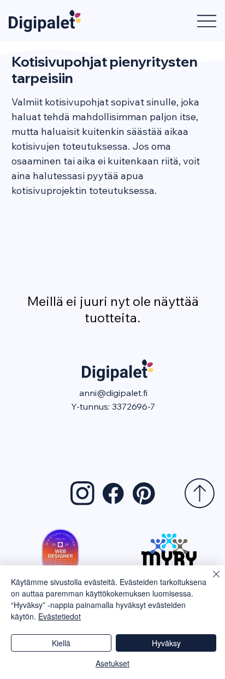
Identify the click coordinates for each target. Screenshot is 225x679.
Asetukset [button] (112, 663)
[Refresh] (199, 493)
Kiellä (61, 642)
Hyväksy (166, 642)
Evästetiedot (59, 616)
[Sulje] (210, 581)
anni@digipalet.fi (113, 392)
